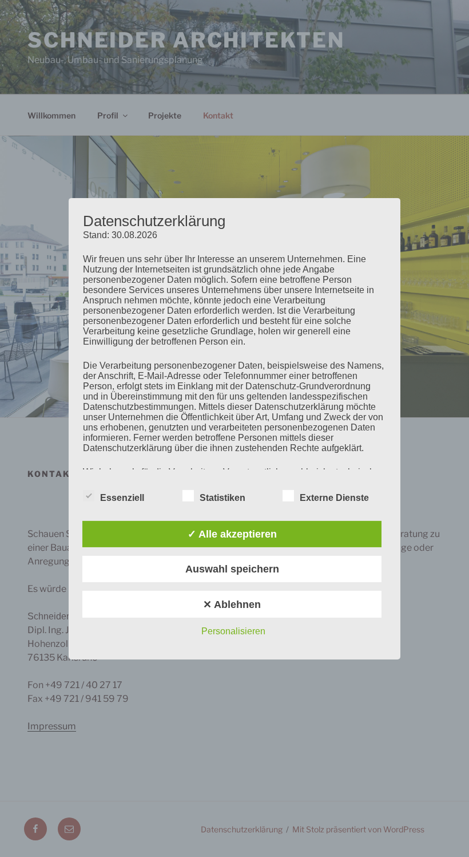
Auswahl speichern (232, 569)
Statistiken (222, 497)
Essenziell (122, 497)
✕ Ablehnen (232, 604)
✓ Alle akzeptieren (232, 534)
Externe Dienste (334, 497)
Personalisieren (233, 631)
